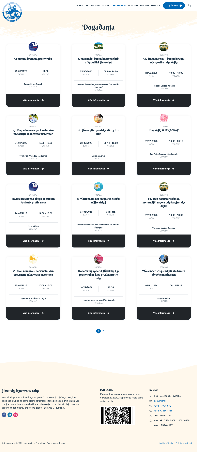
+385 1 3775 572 (162, 405)
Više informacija (31, 100)
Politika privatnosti (184, 443)
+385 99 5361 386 (163, 410)
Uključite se (172, 5)
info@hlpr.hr (160, 401)
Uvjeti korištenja (166, 443)
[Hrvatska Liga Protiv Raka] (12, 12)
